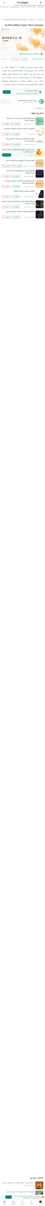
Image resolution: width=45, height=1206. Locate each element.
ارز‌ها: (41, 7)
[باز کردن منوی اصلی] (40, 2)
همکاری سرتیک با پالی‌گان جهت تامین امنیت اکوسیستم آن (20, 172)
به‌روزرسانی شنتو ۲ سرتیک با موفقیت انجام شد (19, 129)
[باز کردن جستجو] (4, 2)
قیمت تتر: (32, 7)
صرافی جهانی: (15, 7)
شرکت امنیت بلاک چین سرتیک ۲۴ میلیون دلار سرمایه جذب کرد (20, 140)
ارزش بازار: (5, 7)
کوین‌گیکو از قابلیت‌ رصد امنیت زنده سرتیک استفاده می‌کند (21, 119)
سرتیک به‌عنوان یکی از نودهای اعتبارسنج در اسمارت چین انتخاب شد (18, 202)
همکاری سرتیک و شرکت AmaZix (24, 191)
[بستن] (3, 1197)
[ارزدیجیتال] (22, 2)
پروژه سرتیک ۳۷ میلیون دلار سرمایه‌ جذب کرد (20, 160)
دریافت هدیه (6, 155)
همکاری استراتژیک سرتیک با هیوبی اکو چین (20, 211)
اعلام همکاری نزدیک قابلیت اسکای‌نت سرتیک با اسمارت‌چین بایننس (19, 182)
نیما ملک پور (39, 108)
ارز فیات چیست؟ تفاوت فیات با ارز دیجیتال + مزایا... (18, 1183)
